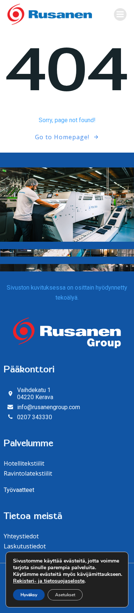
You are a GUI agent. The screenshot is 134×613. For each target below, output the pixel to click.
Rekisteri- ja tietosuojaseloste (48, 580)
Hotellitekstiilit (24, 463)
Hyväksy (28, 595)
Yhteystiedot (21, 536)
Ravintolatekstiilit (28, 473)
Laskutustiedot (25, 546)
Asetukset (65, 595)
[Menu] (120, 14)
